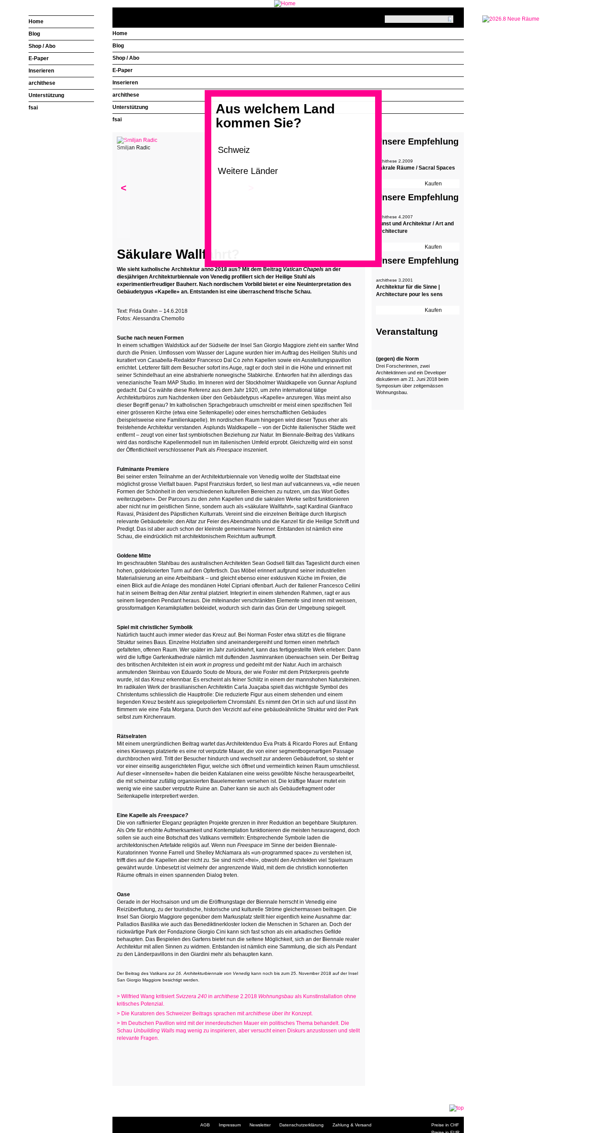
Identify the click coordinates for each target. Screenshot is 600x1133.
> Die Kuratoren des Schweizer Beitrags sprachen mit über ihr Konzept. (215, 1013)
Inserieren (125, 83)
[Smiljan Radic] (137, 140)
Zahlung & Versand (352, 1124)
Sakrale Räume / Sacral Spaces (415, 168)
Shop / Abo (125, 58)
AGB (205, 1124)
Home (119, 33)
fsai (117, 119)
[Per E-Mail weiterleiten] (147, 1065)
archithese (125, 95)
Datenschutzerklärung (301, 1124)
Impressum (230, 1124)
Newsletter (260, 1124)
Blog (118, 46)
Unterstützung (130, 107)
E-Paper (122, 70)
